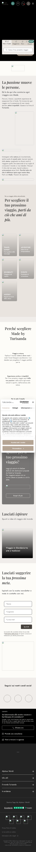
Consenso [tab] (6, 408)
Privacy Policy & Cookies (9, 828)
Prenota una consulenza (13, 734)
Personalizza (16, 448)
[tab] (7, 42)
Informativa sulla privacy (11, 634)
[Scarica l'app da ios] (19, 806)
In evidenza (6, 791)
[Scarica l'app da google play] (17, 806)
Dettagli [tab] (15, 408)
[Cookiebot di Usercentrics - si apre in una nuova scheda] (21, 402)
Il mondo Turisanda (9, 784)
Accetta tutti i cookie (18, 442)
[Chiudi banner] (33, 402)
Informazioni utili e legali (9, 836)
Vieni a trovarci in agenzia (14, 739)
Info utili (5, 778)
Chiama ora (19, 728)
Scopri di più (18, 495)
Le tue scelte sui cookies (9, 832)
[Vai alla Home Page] (6, 3)
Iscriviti (26, 627)
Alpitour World (7, 771)
